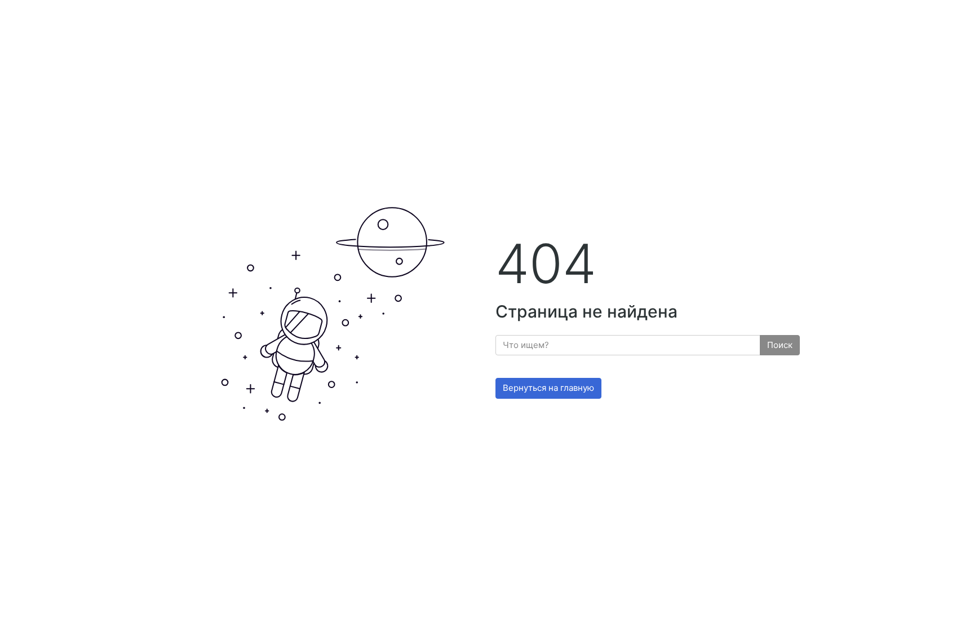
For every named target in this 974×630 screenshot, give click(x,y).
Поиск (780, 345)
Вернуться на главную (548, 387)
